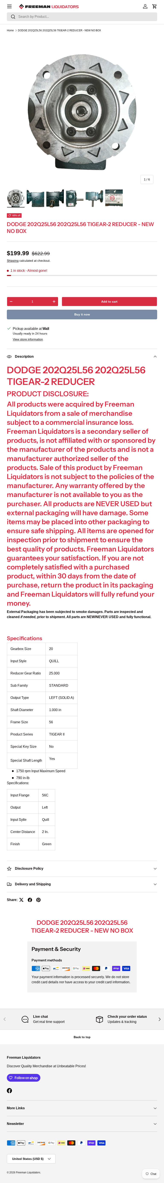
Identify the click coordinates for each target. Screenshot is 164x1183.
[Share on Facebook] (30, 900)
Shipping (13, 260)
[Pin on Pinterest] (38, 900)
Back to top (82, 1037)
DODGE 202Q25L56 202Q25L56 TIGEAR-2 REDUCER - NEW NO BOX (59, 30)
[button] (154, 6)
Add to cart (109, 301)
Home (10, 30)
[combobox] (82, 16)
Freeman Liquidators (28, 1172)
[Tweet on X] (21, 900)
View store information (28, 339)
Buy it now (82, 314)
